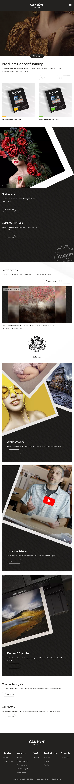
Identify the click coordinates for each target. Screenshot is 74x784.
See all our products (50, 78)
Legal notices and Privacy (43, 779)
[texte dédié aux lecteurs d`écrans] (69, 77)
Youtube (46, 765)
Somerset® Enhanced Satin (11, 119)
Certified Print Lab (12, 222)
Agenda (19, 757)
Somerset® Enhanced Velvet (49, 119)
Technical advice (22, 765)
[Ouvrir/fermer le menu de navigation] (70, 5)
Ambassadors (15, 441)
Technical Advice (17, 551)
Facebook (47, 757)
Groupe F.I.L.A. (8, 761)
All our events (52, 281)
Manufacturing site (13, 684)
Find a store (8, 194)
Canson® (6, 757)
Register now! (65, 757)
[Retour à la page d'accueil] (37, 4)
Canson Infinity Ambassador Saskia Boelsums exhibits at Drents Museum (28, 326)
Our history (8, 706)
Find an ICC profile (18, 653)
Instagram (47, 761)
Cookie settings (56, 779)
